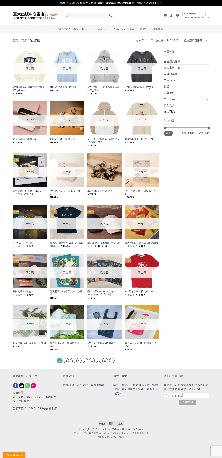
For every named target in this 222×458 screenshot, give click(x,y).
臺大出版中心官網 (133, 389)
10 (91, 360)
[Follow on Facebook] (15, 385)
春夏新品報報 (172, 61)
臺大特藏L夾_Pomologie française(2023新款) (101, 293)
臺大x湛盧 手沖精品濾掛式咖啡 (142, 242)
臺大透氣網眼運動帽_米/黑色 (103, 242)
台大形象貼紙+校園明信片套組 (29, 343)
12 (105, 360)
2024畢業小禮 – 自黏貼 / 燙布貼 (141, 192)
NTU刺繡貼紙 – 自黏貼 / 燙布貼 (66, 192)
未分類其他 (171, 74)
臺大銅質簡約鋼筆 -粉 (25, 139)
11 (98, 360)
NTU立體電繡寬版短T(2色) (140, 87)
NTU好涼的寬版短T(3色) (64, 87)
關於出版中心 (121, 385)
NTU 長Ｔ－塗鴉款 (23, 242)
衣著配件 (118, 29)
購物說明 (158, 29)
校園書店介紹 (141, 385)
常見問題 (82, 385)
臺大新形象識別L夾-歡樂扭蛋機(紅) (141, 344)
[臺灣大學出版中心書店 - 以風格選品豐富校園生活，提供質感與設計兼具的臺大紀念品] (36, 15)
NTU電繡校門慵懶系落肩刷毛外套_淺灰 (103, 89)
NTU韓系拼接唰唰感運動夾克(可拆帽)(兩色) (103, 140)
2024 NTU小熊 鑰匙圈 (99, 191)
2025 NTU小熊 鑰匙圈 (62, 139)
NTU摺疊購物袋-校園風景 (101, 343)
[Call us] (27, 385)
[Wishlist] (177, 15)
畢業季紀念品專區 (68, 29)
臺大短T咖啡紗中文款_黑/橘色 (67, 242)
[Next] (112, 360)
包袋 (131, 29)
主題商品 (142, 29)
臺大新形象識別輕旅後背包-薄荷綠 (66, 344)
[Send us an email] (21, 385)
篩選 (168, 133)
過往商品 (169, 111)
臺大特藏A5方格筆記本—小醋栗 (66, 293)
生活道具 (102, 29)
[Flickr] (33, 385)
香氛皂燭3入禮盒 (22, 291)
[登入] (171, 15)
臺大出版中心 (172, 67)
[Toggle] (207, 80)
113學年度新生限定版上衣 (139, 139)
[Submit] (110, 15)
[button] (165, 15)
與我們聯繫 (98, 385)
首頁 (15, 40)
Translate (204, 18)
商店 (24, 40)
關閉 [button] (159, 2)
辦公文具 (87, 29)
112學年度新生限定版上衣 (139, 291)
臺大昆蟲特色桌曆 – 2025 (27, 191)
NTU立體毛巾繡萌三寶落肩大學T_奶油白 (29, 89)
